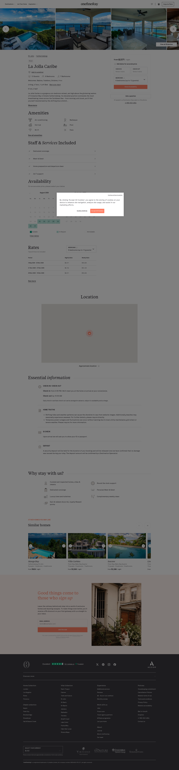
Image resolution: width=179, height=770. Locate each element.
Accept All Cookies (97, 211)
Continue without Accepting (115, 195)
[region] (90, 204)
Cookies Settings (82, 210)
